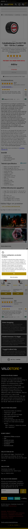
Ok (14, 273)
